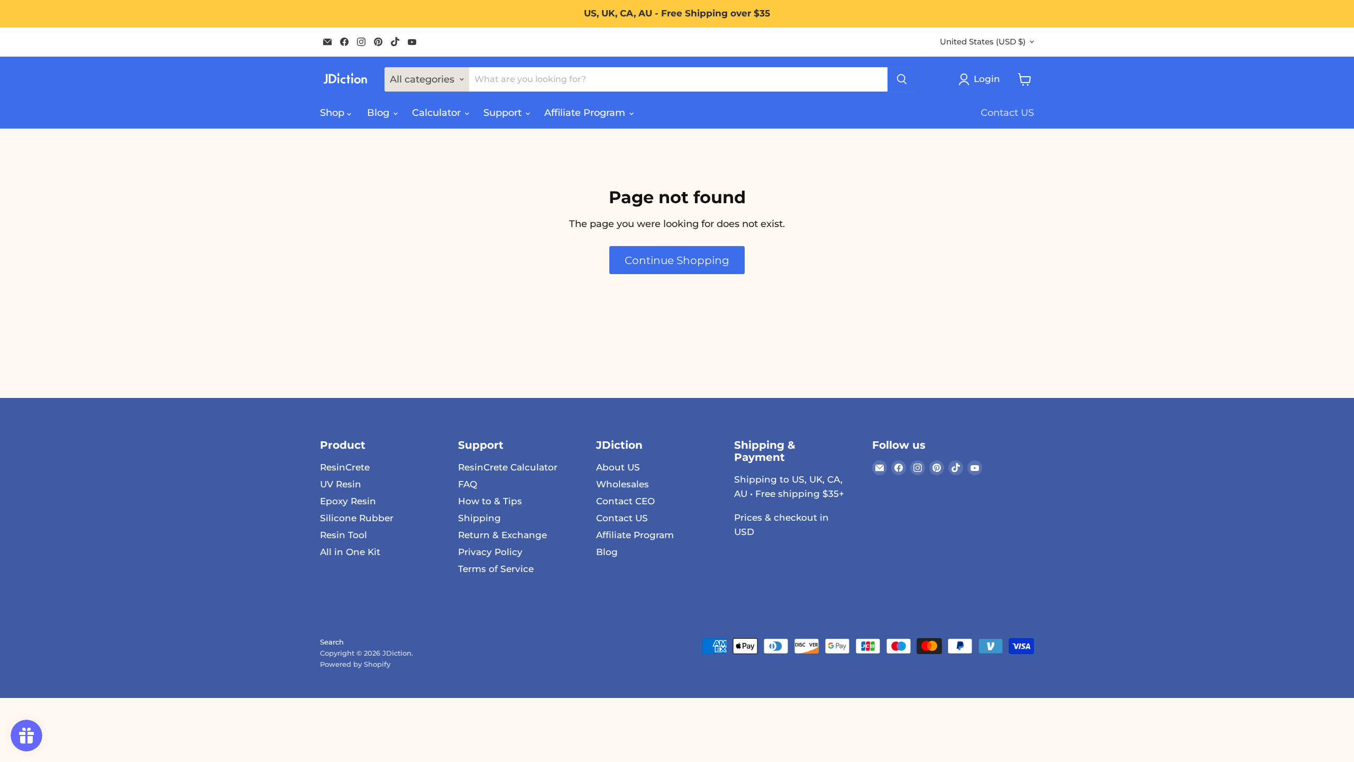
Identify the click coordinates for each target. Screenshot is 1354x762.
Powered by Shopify (355, 664)
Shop (333, 113)
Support (503, 113)
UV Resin (340, 484)
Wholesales (622, 484)
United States (983, 42)
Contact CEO (625, 501)
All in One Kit (350, 552)
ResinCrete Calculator (507, 467)
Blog (379, 113)
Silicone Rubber (357, 518)
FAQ (467, 484)
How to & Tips (490, 501)
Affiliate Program (586, 113)
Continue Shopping (677, 260)
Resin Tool (343, 535)
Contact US (1007, 113)
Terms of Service (496, 569)
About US (618, 467)
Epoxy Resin (348, 501)
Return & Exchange (502, 535)
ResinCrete (345, 467)
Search (332, 642)
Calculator (437, 113)
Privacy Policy (490, 552)
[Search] (902, 79)
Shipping (479, 518)
